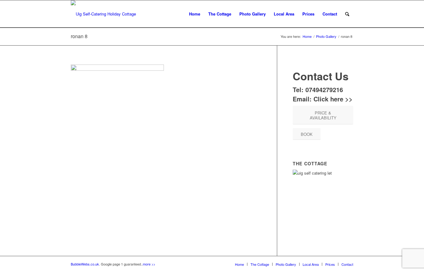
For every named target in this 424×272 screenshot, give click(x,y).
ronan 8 (79, 36)
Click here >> (333, 98)
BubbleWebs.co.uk (85, 263)
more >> (149, 263)
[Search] (347, 14)
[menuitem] (194, 14)
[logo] (103, 14)
